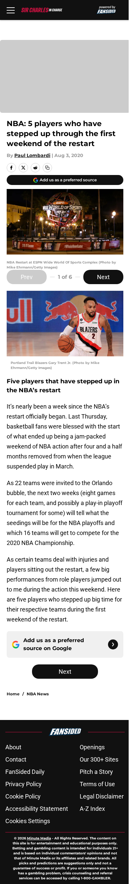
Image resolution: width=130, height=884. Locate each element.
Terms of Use (97, 784)
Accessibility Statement (36, 808)
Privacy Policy (23, 784)
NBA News (38, 693)
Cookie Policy (23, 796)
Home (13, 693)
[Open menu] (11, 10)
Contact (15, 759)
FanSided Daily (25, 771)
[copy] (47, 167)
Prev (27, 276)
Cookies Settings (27, 820)
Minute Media (39, 838)
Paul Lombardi (32, 155)
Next (103, 276)
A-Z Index (92, 808)
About (13, 747)
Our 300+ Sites (99, 759)
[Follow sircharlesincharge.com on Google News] (113, 644)
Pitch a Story (96, 771)
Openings (92, 747)
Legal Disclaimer (102, 796)
